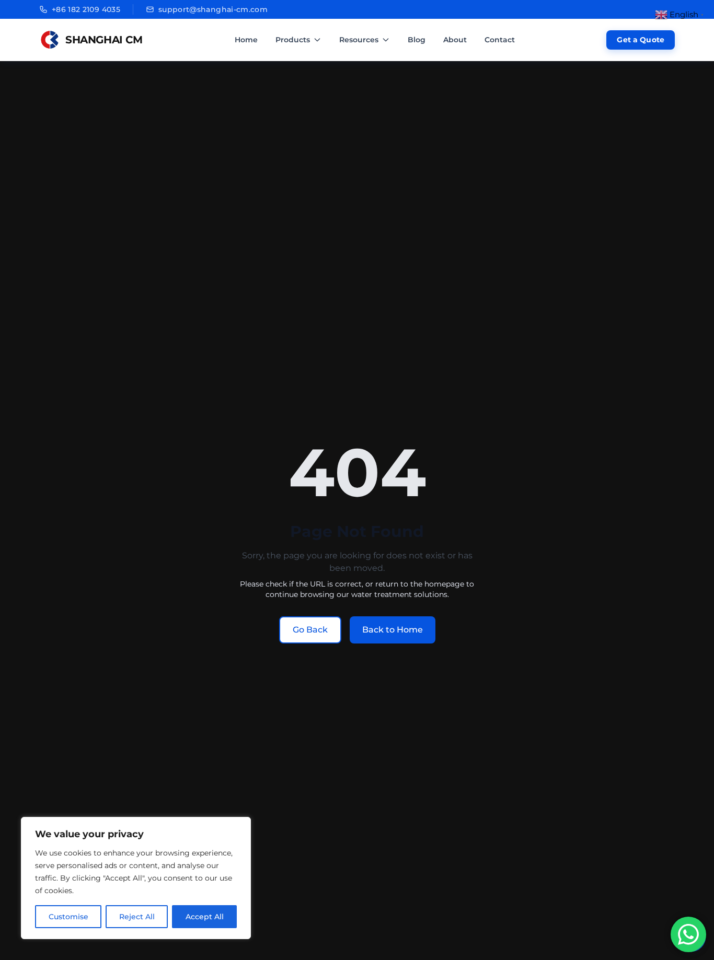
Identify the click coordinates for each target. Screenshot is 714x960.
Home (246, 39)
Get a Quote (640, 39)
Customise (68, 916)
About (455, 39)
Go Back (310, 630)
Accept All (205, 916)
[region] (136, 878)
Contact (500, 39)
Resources (358, 39)
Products (292, 39)
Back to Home (392, 630)
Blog (416, 39)
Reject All (137, 916)
